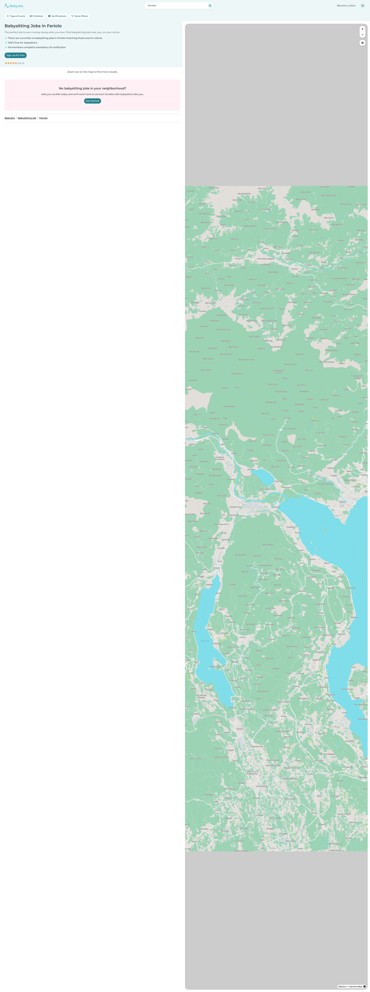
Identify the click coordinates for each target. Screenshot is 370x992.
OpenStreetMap (355, 986)
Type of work (17, 16)
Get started (92, 101)
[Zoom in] (362, 29)
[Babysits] (14, 5)
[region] (276, 507)
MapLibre (342, 986)
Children (38, 16)
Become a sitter (346, 5)
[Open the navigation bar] (362, 5)
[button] (243, 775)
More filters (81, 16)
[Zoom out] (362, 35)
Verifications (58, 16)
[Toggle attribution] (364, 986)
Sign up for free (16, 55)
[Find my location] (362, 43)
